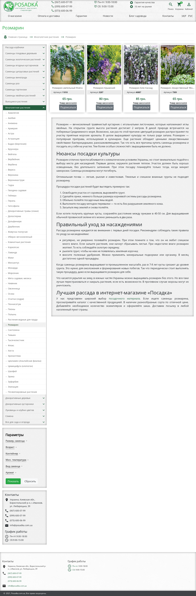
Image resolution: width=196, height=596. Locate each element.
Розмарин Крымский (104, 87)
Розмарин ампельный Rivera (67, 87)
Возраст (10, 447)
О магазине (15, 16)
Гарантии (81, 16)
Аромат (10, 472)
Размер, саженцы (15, 440)
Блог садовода (137, 16)
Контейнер (12, 453)
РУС (190, 16)
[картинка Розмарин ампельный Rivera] (67, 65)
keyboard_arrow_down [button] (43, 47)
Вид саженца (13, 466)
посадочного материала (124, 298)
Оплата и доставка (49, 16)
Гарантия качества (142, 2)
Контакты (168, 16)
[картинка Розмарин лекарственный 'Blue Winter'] (178, 65)
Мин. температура (16, 459)
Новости (108, 16)
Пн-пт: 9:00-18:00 (107, 2)
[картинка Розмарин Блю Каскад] (141, 65)
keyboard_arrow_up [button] (43, 108)
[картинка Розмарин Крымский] (104, 65)
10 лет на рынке (141, 6)
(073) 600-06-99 (63, 10)
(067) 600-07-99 (63, 2)
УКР (184, 16)
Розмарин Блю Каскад (141, 87)
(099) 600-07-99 (63, 6)
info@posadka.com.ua (17, 586)
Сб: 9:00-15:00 (105, 6)
